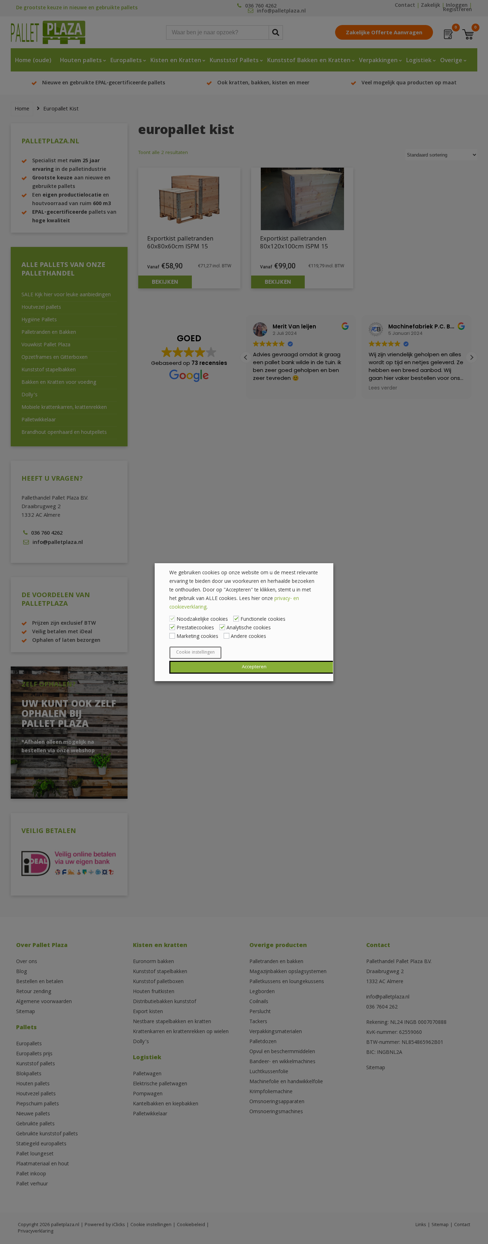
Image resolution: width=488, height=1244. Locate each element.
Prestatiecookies (195, 628)
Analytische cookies (248, 628)
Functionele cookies (262, 619)
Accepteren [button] (254, 667)
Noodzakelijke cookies (202, 619)
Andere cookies (248, 637)
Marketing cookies (197, 637)
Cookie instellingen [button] (195, 652)
